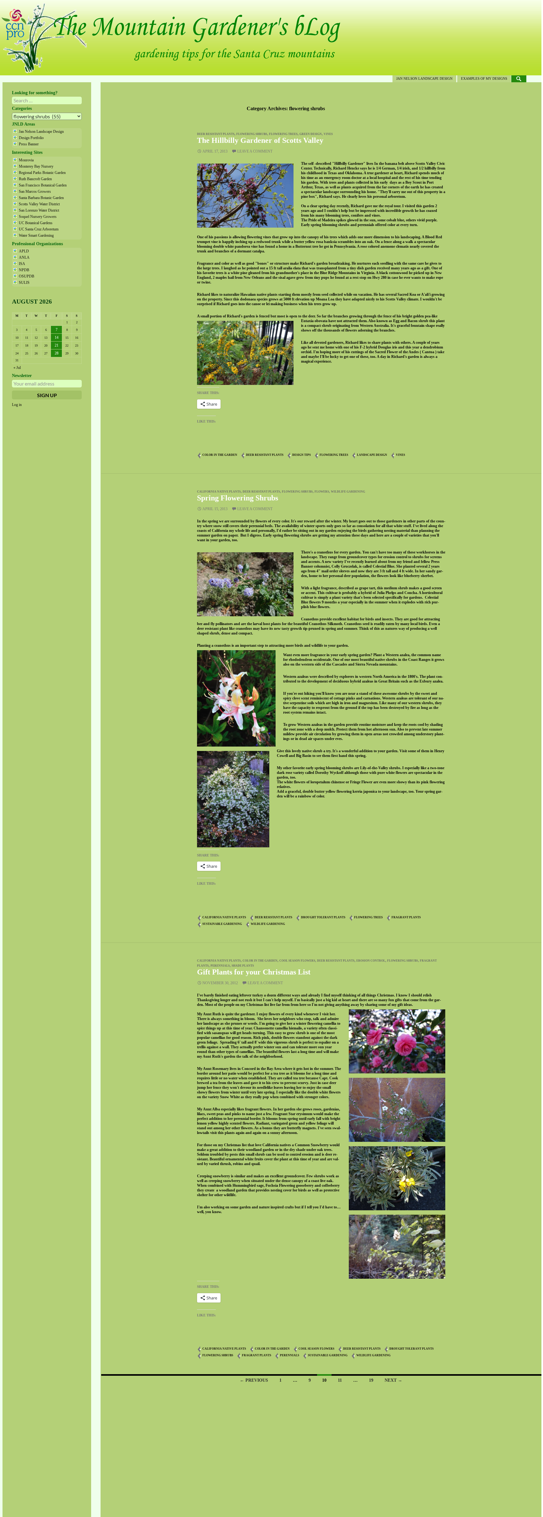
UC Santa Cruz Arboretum (38, 229)
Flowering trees (283, 134)
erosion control (370, 960)
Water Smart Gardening (36, 235)
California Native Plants (219, 491)
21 (56, 345)
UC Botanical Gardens (35, 223)
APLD (24, 251)
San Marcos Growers (35, 191)
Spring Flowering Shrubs (237, 498)
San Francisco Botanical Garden (43, 185)
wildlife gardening (348, 491)
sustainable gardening (222, 924)
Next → (393, 1380)
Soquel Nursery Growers (38, 216)
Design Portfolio (31, 138)
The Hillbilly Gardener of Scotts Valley (260, 140)
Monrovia (26, 160)
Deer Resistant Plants (215, 134)
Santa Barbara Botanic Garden (41, 198)
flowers (322, 491)
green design (310, 134)
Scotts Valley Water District (39, 204)
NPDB (24, 270)
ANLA (24, 257)
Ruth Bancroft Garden (35, 179)
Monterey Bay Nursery (36, 166)
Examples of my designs (484, 78)
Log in (17, 404)
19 (371, 1380)
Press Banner (29, 144)
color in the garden (219, 454)
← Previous (254, 1380)
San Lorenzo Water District (39, 210)
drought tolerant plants (323, 917)
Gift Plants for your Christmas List (253, 972)
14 (56, 337)
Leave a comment (254, 151)
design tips (301, 454)
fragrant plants (406, 917)
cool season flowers (297, 960)
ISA (22, 264)
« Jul (17, 367)
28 (56, 353)
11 (340, 1380)
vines (328, 134)
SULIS (24, 282)
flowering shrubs (251, 134)
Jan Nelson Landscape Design (424, 78)
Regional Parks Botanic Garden (42, 172)
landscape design (372, 454)
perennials (220, 965)
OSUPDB (26, 276)
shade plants (243, 965)
